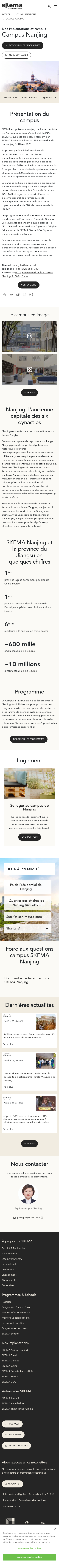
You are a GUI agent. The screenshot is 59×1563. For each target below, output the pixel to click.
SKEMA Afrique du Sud (15, 1350)
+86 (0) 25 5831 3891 (28, 269)
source (16, 583)
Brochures (15, 1434)
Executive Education (13, 1323)
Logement (46, 97)
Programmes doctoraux (15, 1328)
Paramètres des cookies (29, 1548)
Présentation (11, 97)
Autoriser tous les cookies (29, 1557)
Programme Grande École (16, 1307)
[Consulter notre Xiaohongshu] (11, 294)
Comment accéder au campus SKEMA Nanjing (26, 980)
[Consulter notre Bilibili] (24, 294)
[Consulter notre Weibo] (18, 294)
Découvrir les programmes (28, 739)
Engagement (9, 1275)
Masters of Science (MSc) (16, 1312)
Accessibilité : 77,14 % (41, 1494)
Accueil (6, 14)
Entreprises (8, 1285)
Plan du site (9, 1500)
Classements (9, 1280)
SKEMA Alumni (10, 1398)
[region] (29, 1543)
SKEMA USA (9, 1382)
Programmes (29, 97)
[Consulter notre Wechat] (4, 294)
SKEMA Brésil (9, 1355)
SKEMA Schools (11, 1333)
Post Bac (6, 1302)
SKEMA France (10, 1376)
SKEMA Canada (10, 1360)
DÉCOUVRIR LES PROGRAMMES (24, 45)
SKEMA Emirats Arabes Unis (17, 1371)
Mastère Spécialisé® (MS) (16, 1318)
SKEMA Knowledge (13, 1403)
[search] (49, 6)
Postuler (14, 1423)
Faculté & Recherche (13, 1248)
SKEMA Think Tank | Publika (17, 1409)
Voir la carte (28, 285)
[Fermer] (55, 1528)
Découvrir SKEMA (12, 1259)
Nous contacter (18, 55)
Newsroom (8, 1269)
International (9, 1264)
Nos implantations (25, 14)
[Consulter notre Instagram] (31, 294)
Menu (55, 6)
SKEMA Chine (9, 1366)
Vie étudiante (9, 1253)
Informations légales (14, 1494)
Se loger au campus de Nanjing (29, 807)
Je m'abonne (12, 1483)
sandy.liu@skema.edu (25, 265)
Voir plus (29, 392)
